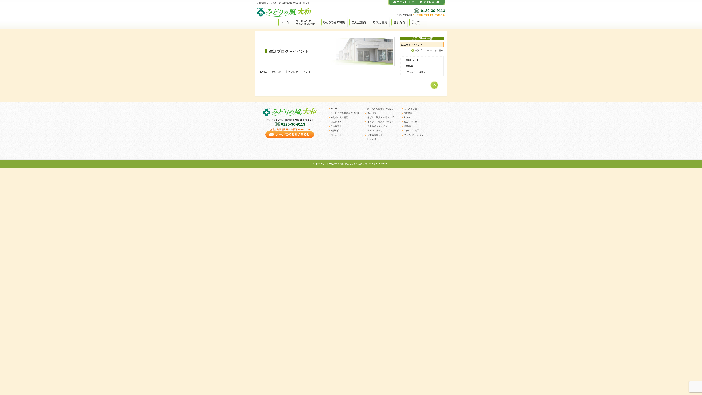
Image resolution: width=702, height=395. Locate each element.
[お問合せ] (431, 4)
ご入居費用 (336, 126)
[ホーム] (283, 22)
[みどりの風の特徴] (333, 22)
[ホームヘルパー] (417, 22)
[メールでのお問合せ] (289, 139)
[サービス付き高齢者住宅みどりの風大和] (284, 15)
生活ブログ (276, 71)
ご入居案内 (336, 122)
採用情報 (408, 113)
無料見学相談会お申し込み (380, 108)
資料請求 (371, 113)
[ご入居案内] (358, 22)
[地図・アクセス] (402, 4)
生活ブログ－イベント (298, 71)
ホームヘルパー (338, 135)
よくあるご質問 (411, 108)
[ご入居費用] (379, 22)
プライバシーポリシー (417, 72)
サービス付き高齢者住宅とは (345, 113)
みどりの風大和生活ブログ (380, 117)
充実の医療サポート (377, 135)
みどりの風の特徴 (339, 117)
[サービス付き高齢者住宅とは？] (305, 22)
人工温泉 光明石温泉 (377, 126)
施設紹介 (335, 130)
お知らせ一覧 (412, 60)
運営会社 (410, 66)
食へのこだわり (375, 130)
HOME (263, 71)
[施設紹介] (398, 22)
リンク (407, 117)
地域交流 (371, 139)
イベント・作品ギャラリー (380, 122)
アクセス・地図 (411, 130)
